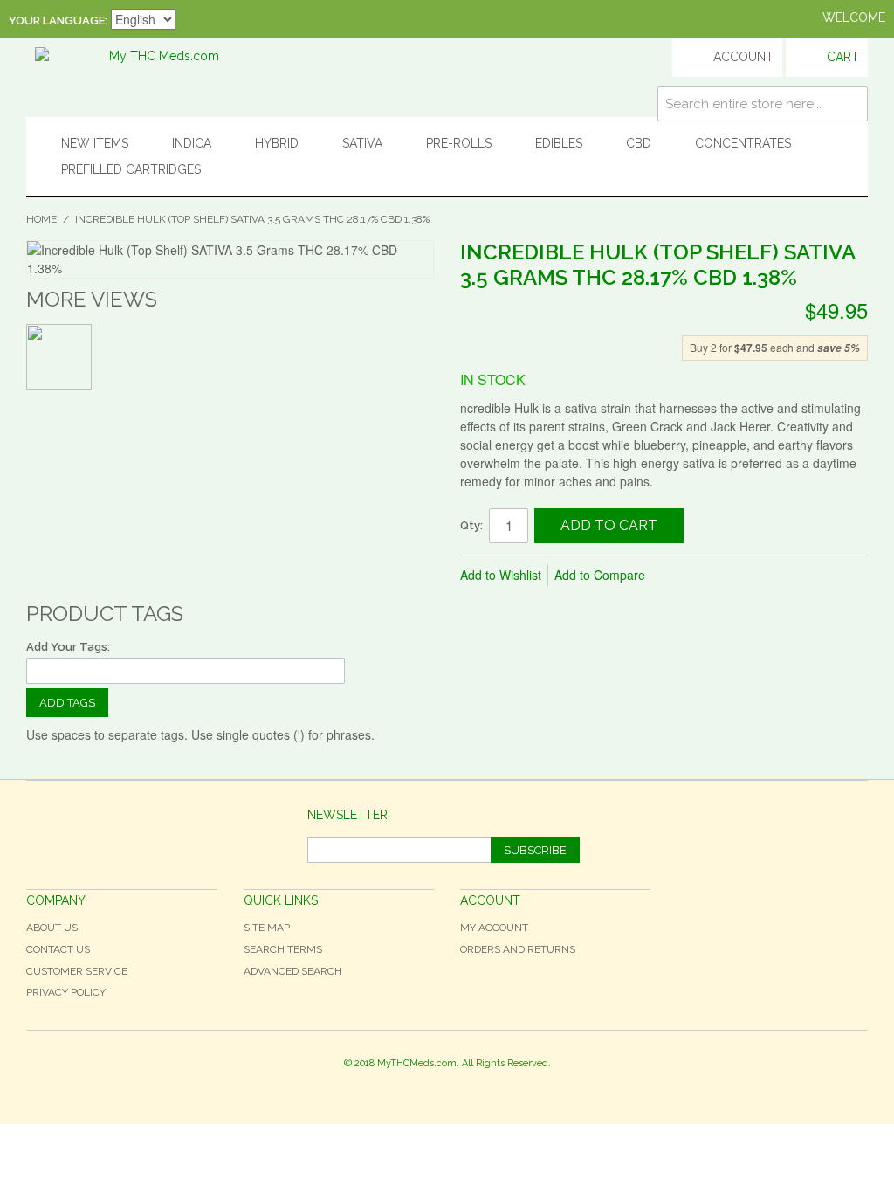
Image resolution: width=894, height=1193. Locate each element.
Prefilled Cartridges (131, 169)
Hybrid (277, 143)
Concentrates (743, 143)
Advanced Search (293, 971)
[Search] (850, 103)
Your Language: (58, 20)
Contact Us (58, 949)
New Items (94, 143)
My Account (494, 927)
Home (41, 219)
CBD (638, 143)
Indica (191, 143)
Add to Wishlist (500, 574)
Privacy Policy (66, 992)
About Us (52, 927)
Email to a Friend (681, 575)
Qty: (471, 525)
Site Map (267, 927)
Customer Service (76, 971)
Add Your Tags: (68, 646)
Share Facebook (716, 575)
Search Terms (283, 949)
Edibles (558, 143)
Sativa (362, 143)
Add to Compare (599, 574)
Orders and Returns (517, 949)
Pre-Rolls (459, 143)
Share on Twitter (751, 575)
